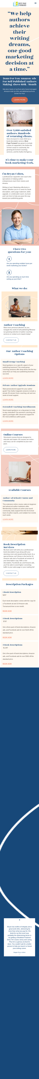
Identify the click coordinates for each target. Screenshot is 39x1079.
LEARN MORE (19, 100)
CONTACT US (11, 340)
